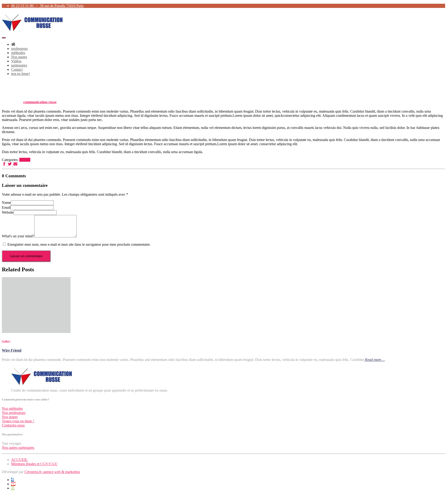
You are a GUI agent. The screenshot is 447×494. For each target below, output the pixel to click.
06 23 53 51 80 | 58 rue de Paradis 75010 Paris (47, 6)
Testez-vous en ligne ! (18, 421)
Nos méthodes (12, 408)
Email (6, 207)
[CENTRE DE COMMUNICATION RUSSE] (33, 32)
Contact (17, 69)
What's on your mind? (18, 236)
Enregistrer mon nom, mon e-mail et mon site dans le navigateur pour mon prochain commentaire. (79, 244)
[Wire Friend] (36, 332)
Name (6, 203)
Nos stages (19, 57)
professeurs (19, 48)
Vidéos (16, 61)
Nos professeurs (13, 413)
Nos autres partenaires (18, 448)
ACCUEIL (19, 460)
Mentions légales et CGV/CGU (34, 464)
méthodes (18, 53)
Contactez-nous (13, 425)
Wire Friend (11, 350)
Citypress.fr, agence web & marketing (52, 472)
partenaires (19, 65)
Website (8, 212)
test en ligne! (20, 74)
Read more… (374, 360)
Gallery (24, 160)
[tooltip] (12, 480)
